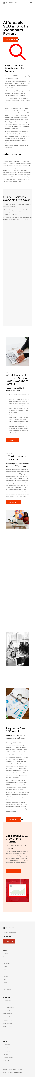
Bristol (5, 982)
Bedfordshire (7, 1017)
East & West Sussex (8, 973)
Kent (4, 969)
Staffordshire (6, 1061)
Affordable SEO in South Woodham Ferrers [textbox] (15, 28)
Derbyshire (6, 1051)
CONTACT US (9, 941)
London (5, 953)
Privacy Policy (12, 1069)
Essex (5, 966)
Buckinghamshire (8, 1020)
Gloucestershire (7, 1026)
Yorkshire (6, 1048)
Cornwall (5, 976)
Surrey (5, 956)
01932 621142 (7, 936)
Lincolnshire (6, 1054)
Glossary (5, 1069)
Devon (5, 979)
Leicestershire (7, 1004)
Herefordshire (7, 1000)
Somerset (6, 986)
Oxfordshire (6, 1033)
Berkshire (6, 960)
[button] (31, 3)
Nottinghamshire (8, 1057)
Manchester (6, 1044)
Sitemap (20, 1069)
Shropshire (6, 1010)
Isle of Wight (7, 989)
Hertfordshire (7, 1030)
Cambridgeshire (8, 1023)
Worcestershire (7, 1013)
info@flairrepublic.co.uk (10, 932)
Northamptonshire (8, 1007)
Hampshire (6, 963)
